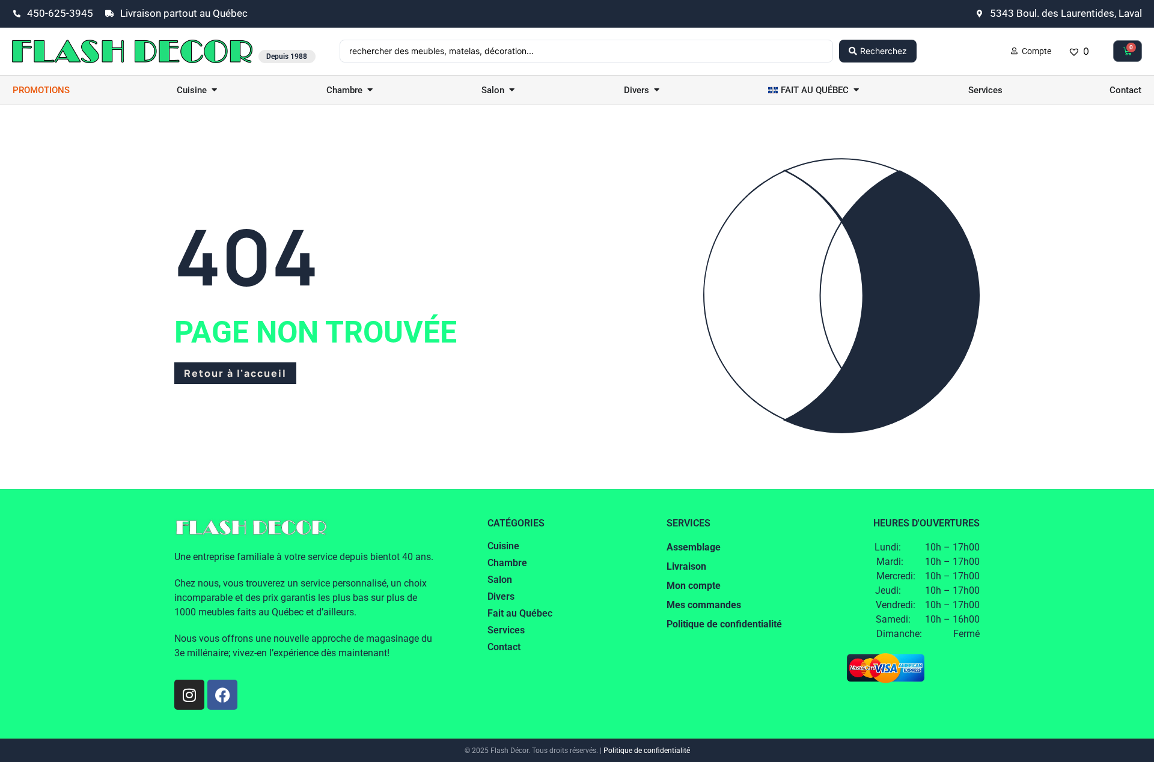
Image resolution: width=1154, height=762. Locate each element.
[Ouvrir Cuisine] (214, 90)
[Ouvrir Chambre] (369, 90)
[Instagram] (189, 695)
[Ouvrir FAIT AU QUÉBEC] (856, 90)
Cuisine (503, 546)
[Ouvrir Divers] (656, 90)
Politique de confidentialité (646, 750)
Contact (504, 647)
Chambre (507, 562)
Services (506, 630)
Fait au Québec (519, 613)
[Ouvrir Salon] (511, 90)
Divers (500, 596)
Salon (499, 579)
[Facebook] (222, 695)
